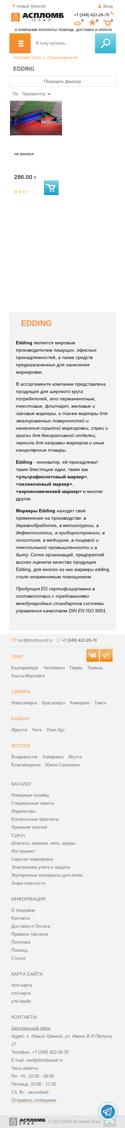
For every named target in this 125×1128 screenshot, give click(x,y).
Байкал (20, 718)
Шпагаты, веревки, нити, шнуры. (44, 843)
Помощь (66, 30)
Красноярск (53, 702)
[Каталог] (20, 43)
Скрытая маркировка (32, 859)
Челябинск (54, 667)
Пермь (76, 667)
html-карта (21, 985)
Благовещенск (26, 764)
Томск (100, 702)
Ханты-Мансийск (28, 675)
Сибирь (20, 691)
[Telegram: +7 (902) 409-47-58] (108, 1111)
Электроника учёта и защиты (40, 867)
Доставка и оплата (94, 30)
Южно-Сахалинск (62, 764)
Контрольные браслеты (35, 819)
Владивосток (24, 756)
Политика (20, 942)
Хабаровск (53, 756)
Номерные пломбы (30, 795)
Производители (62, 57)
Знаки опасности (28, 883)
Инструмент (23, 851)
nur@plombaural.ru (35, 640)
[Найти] (105, 43)
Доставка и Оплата (30, 926)
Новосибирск (24, 702)
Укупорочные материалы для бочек (47, 875)
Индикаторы (23, 811)
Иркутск (19, 729)
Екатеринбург (25, 667)
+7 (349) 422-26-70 (91, 15)
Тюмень (95, 667)
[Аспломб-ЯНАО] (37, 20)
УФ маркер (24, 154)
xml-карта (21, 993)
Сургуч (18, 835)
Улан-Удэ (55, 729)
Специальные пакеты (32, 803)
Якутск (75, 756)
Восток (20, 745)
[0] (78, 23)
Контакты (48, 30)
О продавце (23, 910)
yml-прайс (21, 1001)
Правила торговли (29, 934)
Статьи (18, 958)
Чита (37, 729)
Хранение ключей (29, 827)
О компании (26, 30)
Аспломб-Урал (27, 57)
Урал (17, 656)
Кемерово (80, 702)
